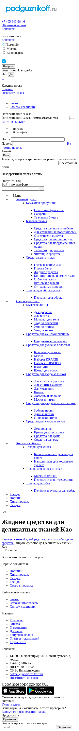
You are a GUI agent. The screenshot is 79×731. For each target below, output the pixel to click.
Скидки (15, 578)
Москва (11, 48)
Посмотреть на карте (24, 677)
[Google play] (40, 693)
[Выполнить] (72, 118)
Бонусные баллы (21, 635)
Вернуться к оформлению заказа (24, 711)
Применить (10, 719)
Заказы (14, 103)
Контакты (8, 29)
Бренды (15, 582)
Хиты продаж (19, 574)
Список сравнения (22, 107)
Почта (6, 139)
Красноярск (14, 52)
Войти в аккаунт (13, 121)
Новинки (16, 571)
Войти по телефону (15, 184)
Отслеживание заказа (16, 117)
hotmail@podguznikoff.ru (26, 674)
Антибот (8, 151)
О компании (18, 627)
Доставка (16, 631)
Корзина (7, 89)
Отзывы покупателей (24, 638)
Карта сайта (18, 642)
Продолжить (10, 715)
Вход (6, 155)
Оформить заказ (13, 92)
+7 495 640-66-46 (13, 21)
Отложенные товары (24, 603)
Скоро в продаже (21, 585)
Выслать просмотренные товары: (25, 723)
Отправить (64, 727)
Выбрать (8, 66)
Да (11, 74)
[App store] (14, 693)
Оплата (15, 624)
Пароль (7, 143)
